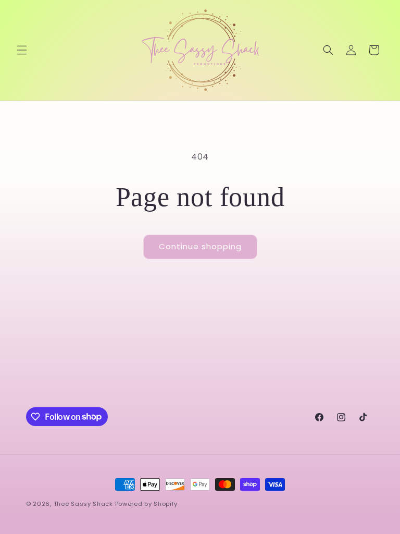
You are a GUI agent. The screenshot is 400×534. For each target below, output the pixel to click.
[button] (21, 50)
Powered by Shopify (146, 504)
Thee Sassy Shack (83, 504)
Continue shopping (200, 246)
